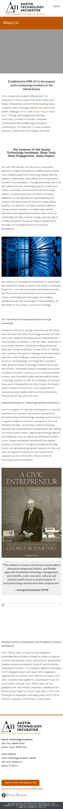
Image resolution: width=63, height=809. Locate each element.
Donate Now (35, 788)
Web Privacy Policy (48, 805)
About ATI (7, 788)
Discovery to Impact (45, 111)
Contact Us (21, 788)
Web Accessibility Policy (32, 807)
